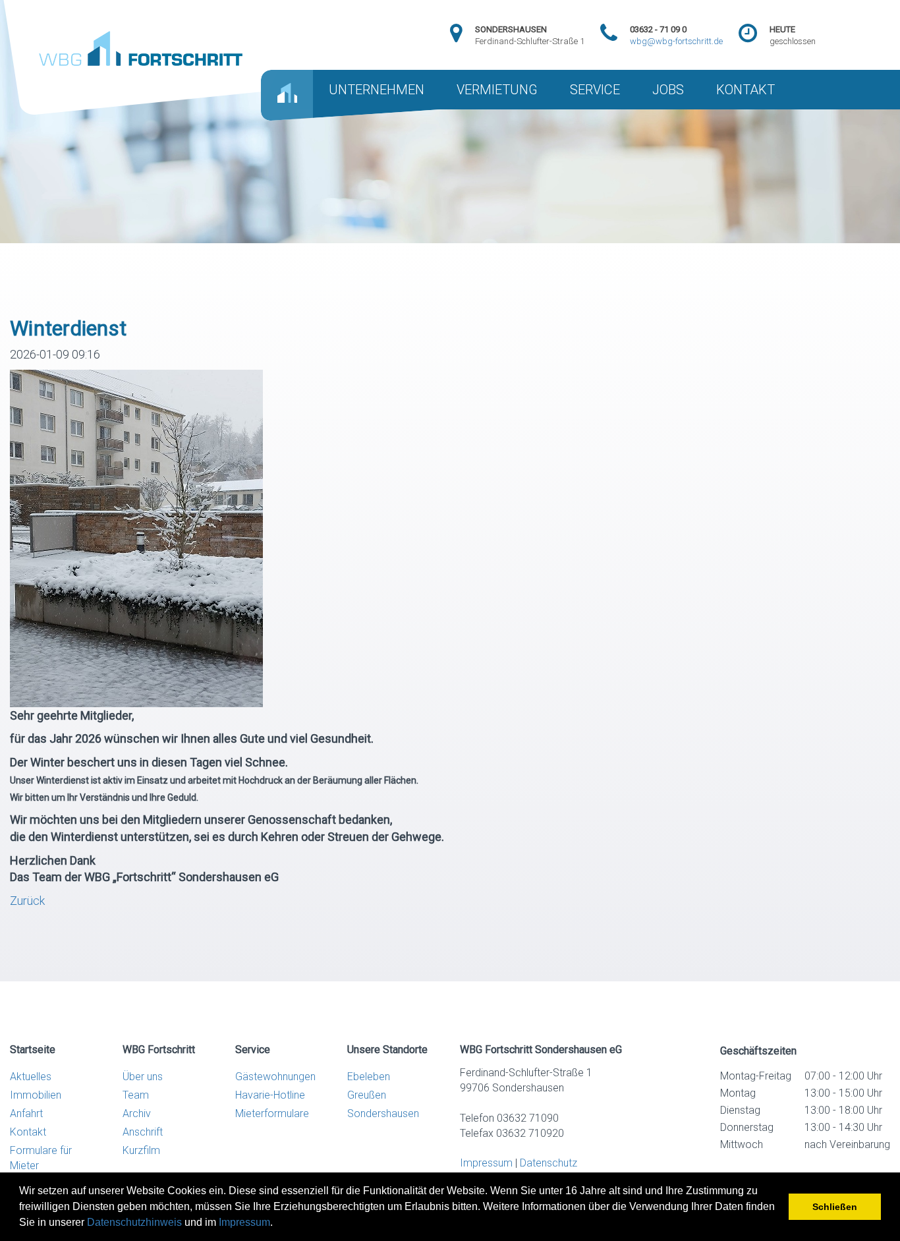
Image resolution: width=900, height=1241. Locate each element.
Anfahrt (26, 1113)
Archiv (137, 1113)
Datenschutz (548, 1163)
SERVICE (595, 90)
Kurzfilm (141, 1150)
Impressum (244, 1222)
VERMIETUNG (497, 90)
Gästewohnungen (275, 1076)
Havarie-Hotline (270, 1095)
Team (136, 1095)
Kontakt (28, 1132)
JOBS (668, 90)
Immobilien (35, 1095)
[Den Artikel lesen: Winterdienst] (136, 537)
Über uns (143, 1076)
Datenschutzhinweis (134, 1222)
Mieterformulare (272, 1113)
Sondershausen (383, 1113)
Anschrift (143, 1132)
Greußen (366, 1095)
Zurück (27, 901)
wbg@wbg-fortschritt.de (676, 41)
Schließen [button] (834, 1206)
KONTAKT (745, 90)
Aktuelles (30, 1076)
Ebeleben (368, 1076)
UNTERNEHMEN (376, 90)
